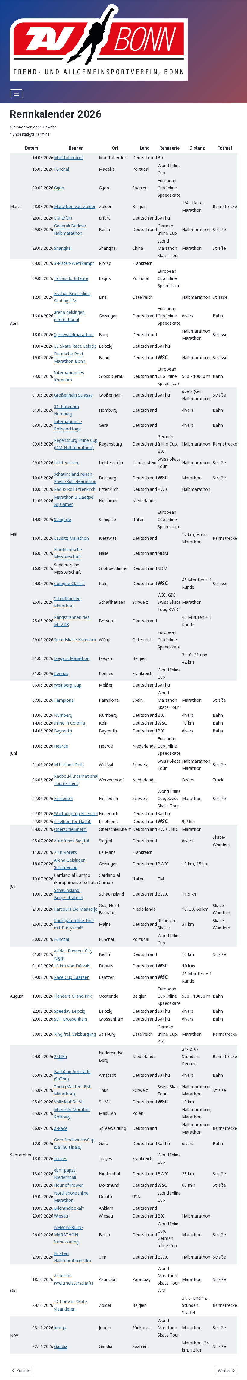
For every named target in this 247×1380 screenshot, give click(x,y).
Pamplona (64, 700)
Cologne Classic (69, 583)
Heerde (61, 746)
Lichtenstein (66, 462)
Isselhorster (65, 821)
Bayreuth (63, 731)
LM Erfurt (63, 218)
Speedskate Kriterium (75, 639)
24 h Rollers (65, 852)
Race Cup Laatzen (71, 977)
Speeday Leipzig (69, 1011)
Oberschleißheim (70, 829)
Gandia (60, 1346)
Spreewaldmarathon (74, 334)
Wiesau (61, 1216)
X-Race (60, 1128)
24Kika (60, 1056)
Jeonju (60, 1327)
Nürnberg (63, 715)
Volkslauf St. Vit (69, 1102)
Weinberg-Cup (67, 685)
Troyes (60, 1158)
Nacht (84, 821)
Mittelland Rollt (69, 764)
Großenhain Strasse (73, 395)
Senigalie (62, 519)
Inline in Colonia (69, 723)
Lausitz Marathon (71, 538)
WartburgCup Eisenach (76, 813)
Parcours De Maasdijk (75, 909)
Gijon (59, 188)
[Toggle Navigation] (16, 93)
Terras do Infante (71, 278)
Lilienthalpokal (68, 1208)
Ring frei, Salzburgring (75, 1034)
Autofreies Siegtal (71, 841)
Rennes (61, 673)
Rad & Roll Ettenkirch (74, 489)
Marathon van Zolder (74, 206)
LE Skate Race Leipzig (75, 346)
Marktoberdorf (68, 157)
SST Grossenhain (70, 1019)
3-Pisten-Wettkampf (74, 263)
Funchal (61, 169)
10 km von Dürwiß (72, 966)
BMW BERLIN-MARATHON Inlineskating (68, 1234)
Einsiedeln (63, 798)
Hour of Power (68, 1185)
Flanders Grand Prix (73, 996)
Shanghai (63, 248)
